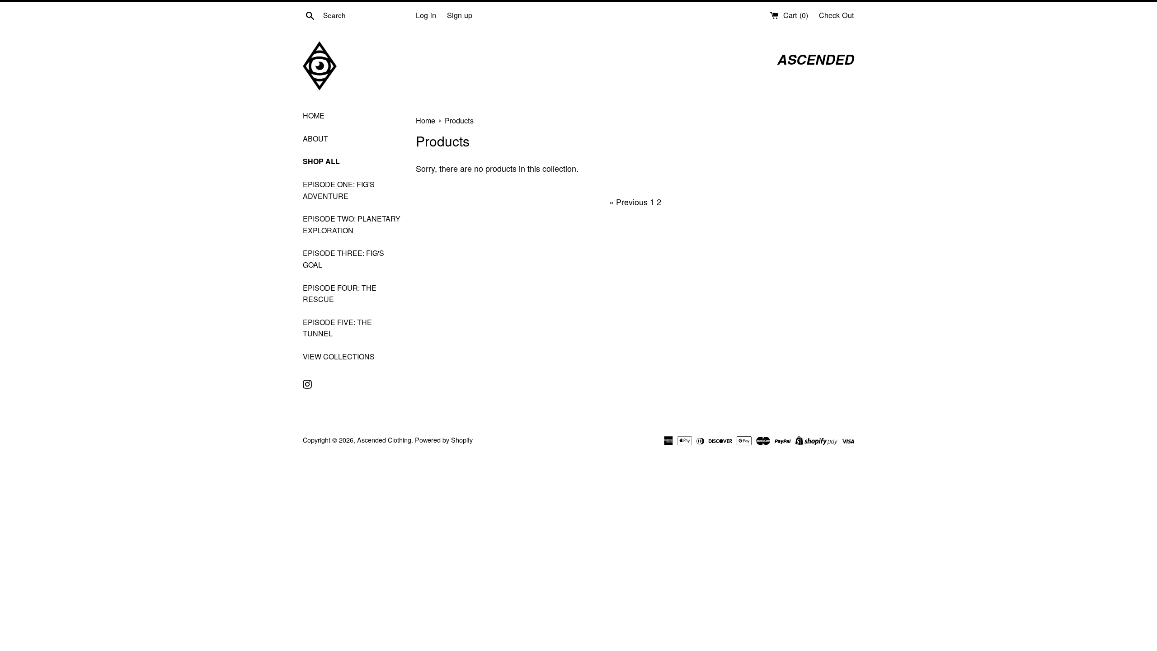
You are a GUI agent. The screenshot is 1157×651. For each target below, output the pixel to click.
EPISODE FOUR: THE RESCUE (339, 294)
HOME (314, 115)
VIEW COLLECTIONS (339, 356)
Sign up (459, 14)
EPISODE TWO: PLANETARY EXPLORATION (351, 224)
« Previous (628, 202)
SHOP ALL (321, 161)
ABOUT (315, 138)
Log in (426, 14)
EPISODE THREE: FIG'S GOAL (343, 259)
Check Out (836, 14)
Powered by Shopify (444, 439)
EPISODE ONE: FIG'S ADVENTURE (339, 190)
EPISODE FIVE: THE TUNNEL (337, 328)
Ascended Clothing (384, 439)
